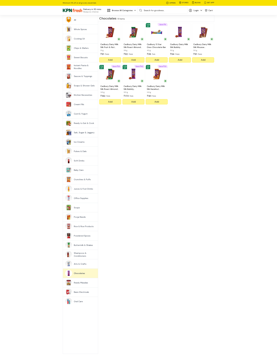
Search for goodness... (154, 10)
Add (110, 59)
